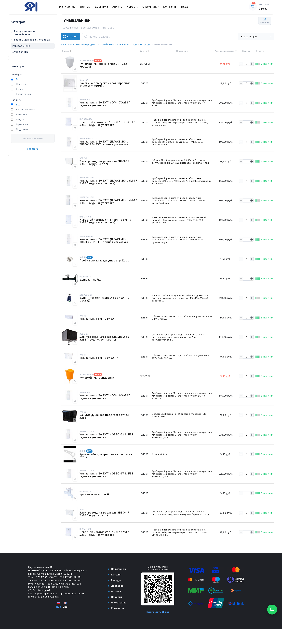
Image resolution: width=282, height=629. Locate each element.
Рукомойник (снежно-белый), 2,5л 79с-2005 (104, 65)
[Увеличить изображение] (75, 69)
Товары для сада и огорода (30, 39)
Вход (184, 6)
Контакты (170, 6)
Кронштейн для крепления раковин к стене (106, 455)
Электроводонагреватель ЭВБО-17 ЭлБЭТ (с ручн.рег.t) (104, 514)
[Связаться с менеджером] (272, 610)
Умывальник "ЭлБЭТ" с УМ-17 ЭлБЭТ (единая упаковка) (105, 104)
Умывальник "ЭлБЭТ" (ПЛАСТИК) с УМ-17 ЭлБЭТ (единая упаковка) (108, 182)
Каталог (116, 574)
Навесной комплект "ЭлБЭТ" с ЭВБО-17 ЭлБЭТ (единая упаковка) (107, 123)
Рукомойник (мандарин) (97, 377)
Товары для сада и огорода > (134, 44)
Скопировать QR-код (157, 612)
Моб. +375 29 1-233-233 (42, 583)
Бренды (85, 6)
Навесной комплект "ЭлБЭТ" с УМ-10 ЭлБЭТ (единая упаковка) (105, 533)
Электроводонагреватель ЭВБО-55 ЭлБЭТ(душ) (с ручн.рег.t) (104, 338)
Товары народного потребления (24, 32)
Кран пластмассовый (94, 494)
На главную (67, 6)
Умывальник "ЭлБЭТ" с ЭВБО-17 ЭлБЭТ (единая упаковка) (107, 475)
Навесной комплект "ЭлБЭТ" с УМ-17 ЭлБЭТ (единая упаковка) (105, 221)
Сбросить (32, 148)
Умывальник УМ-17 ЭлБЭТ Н (99, 357)
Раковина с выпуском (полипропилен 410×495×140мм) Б (106, 84)
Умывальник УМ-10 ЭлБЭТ (98, 318)
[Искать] (86, 37)
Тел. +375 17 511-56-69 (42, 580)
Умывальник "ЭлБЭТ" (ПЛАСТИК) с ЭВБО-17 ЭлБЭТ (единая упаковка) (104, 143)
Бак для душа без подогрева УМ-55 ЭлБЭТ (104, 416)
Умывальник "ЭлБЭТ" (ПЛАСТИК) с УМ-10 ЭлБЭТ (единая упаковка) (108, 201)
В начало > (67, 44)
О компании (150, 6)
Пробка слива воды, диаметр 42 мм (105, 260)
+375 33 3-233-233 (70, 583)
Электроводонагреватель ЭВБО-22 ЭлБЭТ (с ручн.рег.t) (104, 162)
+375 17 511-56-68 (69, 577)
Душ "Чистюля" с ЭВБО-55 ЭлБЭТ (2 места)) (104, 299)
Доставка (101, 6)
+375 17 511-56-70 (69, 580)
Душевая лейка (90, 279)
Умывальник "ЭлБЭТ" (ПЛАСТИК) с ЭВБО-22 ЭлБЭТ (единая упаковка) (104, 240)
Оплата (117, 6)
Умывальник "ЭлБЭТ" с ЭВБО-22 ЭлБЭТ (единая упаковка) (107, 436)
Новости (132, 6)
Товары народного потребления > (95, 44)
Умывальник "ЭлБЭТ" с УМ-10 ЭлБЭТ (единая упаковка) (105, 397)
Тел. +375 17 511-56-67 (42, 577)
